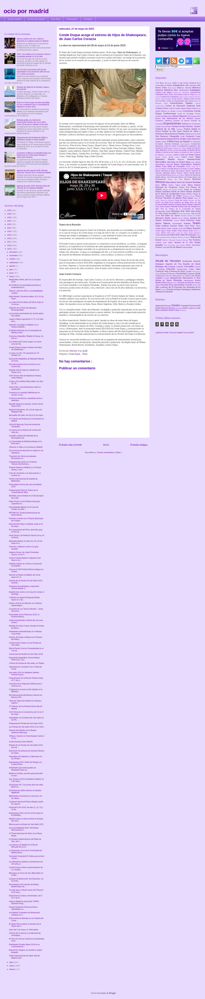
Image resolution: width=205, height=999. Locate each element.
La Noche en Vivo (186, 152)
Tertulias (185, 240)
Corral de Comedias (186, 114)
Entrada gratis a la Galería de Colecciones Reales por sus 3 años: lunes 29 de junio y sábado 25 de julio (32, 122)
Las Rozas (195, 276)
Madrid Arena (175, 157)
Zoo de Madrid (176, 247)
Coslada (188, 271)
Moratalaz (179, 308)
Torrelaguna (186, 289)
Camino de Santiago (181, 92)
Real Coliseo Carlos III (191, 204)
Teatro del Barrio (172, 237)
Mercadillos (161, 162)
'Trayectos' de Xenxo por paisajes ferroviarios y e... (22, 457)
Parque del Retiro (174, 196)
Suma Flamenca (188, 220)
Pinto (175, 283)
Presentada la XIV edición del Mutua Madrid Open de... (24, 885)
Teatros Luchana (184, 237)
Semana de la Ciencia (180, 218)
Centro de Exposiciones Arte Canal (179, 101)
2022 (9, 224)
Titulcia (163, 289)
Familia (185, 124)
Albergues (168, 83)
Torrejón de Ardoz (173, 289)
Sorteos (177, 220)
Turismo (196, 240)
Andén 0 (176, 83)
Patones (170, 283)
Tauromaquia (178, 223)
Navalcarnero (189, 280)
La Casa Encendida (179, 150)
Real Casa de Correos (172, 204)
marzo (12, 966)
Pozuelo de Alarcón (186, 283)
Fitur (157, 136)
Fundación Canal (193, 136)
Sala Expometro (185, 213)
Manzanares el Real (191, 278)
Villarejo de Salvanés (164, 292)
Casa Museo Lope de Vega (184, 94)
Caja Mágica (167, 92)
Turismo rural (161, 242)
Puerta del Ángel (162, 202)
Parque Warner (186, 194)
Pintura (197, 196)
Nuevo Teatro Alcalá (178, 185)
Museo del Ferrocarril (170, 177)
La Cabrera (186, 276)
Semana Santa (163, 218)
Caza (181, 97)
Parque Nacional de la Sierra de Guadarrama (177, 193)
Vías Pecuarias (170, 245)
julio (11, 270)
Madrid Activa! (162, 157)
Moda (188, 162)
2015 (9, 249)
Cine (198, 105)
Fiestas (181, 133)
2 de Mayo (160, 83)
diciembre (13, 252)
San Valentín (175, 215)
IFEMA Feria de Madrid (178, 141)
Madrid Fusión (188, 157)
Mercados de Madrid (176, 162)
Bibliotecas (169, 90)
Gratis (183, 139)
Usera (177, 310)
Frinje (183, 136)
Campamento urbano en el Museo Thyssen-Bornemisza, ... (23, 463)
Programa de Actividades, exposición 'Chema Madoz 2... (24, 587)
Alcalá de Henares (168, 260)
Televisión (172, 240)
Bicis (176, 90)
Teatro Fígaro (160, 231)
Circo (166, 108)
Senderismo (168, 220)
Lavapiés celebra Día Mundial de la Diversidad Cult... (23, 437)
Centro (176, 305)
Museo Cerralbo (168, 169)
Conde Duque (75, 354)
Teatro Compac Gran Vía (176, 228)
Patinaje (186, 196)
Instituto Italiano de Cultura (177, 148)
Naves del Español (185, 182)
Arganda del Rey (174, 264)
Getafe (197, 274)
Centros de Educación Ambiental (180, 106)
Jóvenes (163, 150)
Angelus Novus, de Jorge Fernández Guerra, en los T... (24, 553)
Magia (197, 157)
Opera (191, 185)
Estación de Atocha (182, 121)
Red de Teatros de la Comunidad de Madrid (180, 209)
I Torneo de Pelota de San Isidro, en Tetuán (26, 663)
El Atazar (163, 274)
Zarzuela (166, 247)
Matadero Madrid (166, 159)
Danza (175, 116)
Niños (165, 185)
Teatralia (188, 223)
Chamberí (185, 306)
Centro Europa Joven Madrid (21, 742)
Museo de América (178, 175)
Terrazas (179, 240)
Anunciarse (72, 19)
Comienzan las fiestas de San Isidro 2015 (26, 654)
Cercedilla (189, 266)
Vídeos (189, 245)
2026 (9, 210)
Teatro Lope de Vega (180, 233)
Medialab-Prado (193, 159)
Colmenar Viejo (162, 271)
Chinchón (171, 269)
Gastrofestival (161, 139)
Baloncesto (172, 88)
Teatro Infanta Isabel (186, 231)
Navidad (196, 182)
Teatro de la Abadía (188, 235)
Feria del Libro (166, 126)
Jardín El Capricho (193, 148)
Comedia (179, 111)
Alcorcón (196, 261)
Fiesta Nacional (171, 134)
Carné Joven (169, 94)
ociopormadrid (187, 247)
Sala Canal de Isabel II (168, 213)
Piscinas (159, 198)
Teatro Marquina (194, 233)
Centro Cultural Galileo (163, 99)
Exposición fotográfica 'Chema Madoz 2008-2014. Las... (24, 659)
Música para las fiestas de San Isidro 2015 (26, 824)
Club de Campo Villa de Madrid (180, 108)
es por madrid (14, 19)
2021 (9, 228)
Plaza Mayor (188, 198)
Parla (164, 283)
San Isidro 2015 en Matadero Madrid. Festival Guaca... (24, 673)
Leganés (159, 278)
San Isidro (165, 215)
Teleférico (165, 240)
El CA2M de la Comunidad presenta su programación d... (25, 286)
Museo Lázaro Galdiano (191, 169)
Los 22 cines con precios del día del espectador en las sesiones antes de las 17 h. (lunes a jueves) (33, 72)
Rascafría (165, 285)
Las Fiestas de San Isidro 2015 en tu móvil (26, 727)
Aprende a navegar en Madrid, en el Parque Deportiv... (23, 326)
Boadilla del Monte (191, 264)
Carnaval (159, 94)
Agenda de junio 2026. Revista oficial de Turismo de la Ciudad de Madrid (33, 187)
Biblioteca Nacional (184, 88)
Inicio (106, 445)
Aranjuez (160, 264)
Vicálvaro (183, 310)
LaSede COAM (179, 155)
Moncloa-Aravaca (168, 308)
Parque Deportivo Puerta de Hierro (170, 192)
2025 (9, 214)
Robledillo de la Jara (192, 285)
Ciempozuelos (183, 269)
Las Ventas (190, 155)
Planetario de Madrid (172, 198)
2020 (9, 231)
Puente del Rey (194, 200)
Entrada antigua (138, 445)
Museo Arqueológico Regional (187, 164)
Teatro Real (175, 235)
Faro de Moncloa (194, 124)
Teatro (84, 354)
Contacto (88, 19)
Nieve (158, 185)
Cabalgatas (195, 90)
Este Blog (55, 19)
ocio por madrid (26, 11)
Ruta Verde (186, 211)
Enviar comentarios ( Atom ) (109, 452)
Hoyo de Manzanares (174, 276)
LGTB (169, 150)
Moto (193, 162)
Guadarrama (160, 276)
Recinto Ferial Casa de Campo (184, 207)
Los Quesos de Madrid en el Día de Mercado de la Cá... (23, 846)
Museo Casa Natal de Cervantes (170, 166)
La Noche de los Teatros (170, 152)
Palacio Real (185, 187)
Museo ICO (178, 169)
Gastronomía (173, 139)
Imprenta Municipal (172, 144)
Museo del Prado (186, 177)
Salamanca (193, 308)
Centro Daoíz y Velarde (181, 99)
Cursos (197, 114)
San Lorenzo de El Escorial (169, 287)
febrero (12, 969)
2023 (9, 221)
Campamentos (195, 92)
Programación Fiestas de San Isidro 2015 (26, 723)
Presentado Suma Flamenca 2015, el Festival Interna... (24, 616)
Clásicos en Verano (168, 111)
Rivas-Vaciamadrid (177, 285)
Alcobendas (187, 261)
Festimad (180, 129)
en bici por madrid (36, 19)
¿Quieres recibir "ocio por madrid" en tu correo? (174, 333)
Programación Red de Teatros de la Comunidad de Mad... (23, 491)
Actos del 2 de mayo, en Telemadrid (23, 930)
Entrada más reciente (70, 445)
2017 (9, 242)
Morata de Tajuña (164, 280)
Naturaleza (171, 182)
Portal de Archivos (167, 200)
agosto (12, 266)
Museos (188, 179)
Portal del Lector (182, 200)
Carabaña (180, 266)
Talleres (167, 223)
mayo (11, 276)
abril (11, 962)
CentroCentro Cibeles (182, 103)
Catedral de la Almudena (169, 97)
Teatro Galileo (172, 231)
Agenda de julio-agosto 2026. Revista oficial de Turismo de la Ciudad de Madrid (34, 171)
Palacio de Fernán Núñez (173, 189)
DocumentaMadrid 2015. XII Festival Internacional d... (24, 829)
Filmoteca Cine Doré (192, 134)
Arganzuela (160, 306)
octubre (12, 259)
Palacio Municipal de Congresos (177, 186)
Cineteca (159, 108)
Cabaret (158, 92)
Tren (191, 240)
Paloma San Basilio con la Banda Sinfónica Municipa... (22, 731)
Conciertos (188, 111)
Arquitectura (179, 85)
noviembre (13, 255)
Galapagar (191, 274)
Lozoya (167, 278)
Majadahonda (176, 278)
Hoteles (158, 142)
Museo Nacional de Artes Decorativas (170, 171)
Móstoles (178, 280)
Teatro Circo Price (187, 226)
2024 (9, 217)
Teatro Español (193, 228)
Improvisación (185, 144)
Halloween (196, 139)
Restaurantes (160, 211)
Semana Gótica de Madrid (190, 215)
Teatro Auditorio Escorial (166, 226)
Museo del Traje (176, 179)
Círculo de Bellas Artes (163, 116)
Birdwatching (184, 90)
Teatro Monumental (162, 235)
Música (160, 182)
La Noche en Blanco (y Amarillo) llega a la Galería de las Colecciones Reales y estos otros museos (34, 155)
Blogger (112, 993)
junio (11, 273)
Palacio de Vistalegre (192, 189)
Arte (187, 85)
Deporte (183, 116)
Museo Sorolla (190, 173)
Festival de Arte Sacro (172, 131)
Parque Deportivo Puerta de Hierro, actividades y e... (23, 908)
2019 (9, 235)
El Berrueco (171, 274)
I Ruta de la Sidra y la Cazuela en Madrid (25, 447)
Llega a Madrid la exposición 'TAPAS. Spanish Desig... (24, 902)
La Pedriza (169, 155)
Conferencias (170, 113)
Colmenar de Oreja (177, 271)
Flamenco (164, 136)
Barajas (168, 306)
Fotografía (175, 136)
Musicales (196, 179)
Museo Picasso (177, 173)
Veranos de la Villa (184, 242)
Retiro (169, 211)
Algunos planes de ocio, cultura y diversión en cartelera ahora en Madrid (32, 40)
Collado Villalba (194, 269)
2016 (9, 245)
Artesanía (193, 85)
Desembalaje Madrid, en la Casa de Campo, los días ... (23, 508)
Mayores (182, 159)
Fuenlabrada (181, 274)
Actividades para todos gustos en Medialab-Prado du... (22, 769)
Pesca (193, 196)
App (181, 83)
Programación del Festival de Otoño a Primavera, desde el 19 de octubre (32, 139)
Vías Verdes (181, 245)
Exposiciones (173, 123)
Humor (164, 142)
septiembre (14, 263)
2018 (9, 238)
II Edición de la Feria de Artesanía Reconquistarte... (22, 309)
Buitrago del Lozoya (165, 266)
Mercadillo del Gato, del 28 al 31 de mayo (26, 415)
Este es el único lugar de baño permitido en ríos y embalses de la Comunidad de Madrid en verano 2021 (33, 104)
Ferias (175, 126)
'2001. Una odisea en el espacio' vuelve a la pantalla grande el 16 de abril (34, 55)
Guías (189, 139)
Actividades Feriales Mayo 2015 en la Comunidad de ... (24, 945)
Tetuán (171, 310)
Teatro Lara (166, 233)
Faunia (158, 126)
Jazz (157, 150)
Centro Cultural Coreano (191, 97)
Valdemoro (196, 289)
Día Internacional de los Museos (178, 118)
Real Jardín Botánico (163, 206)
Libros (197, 154)
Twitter (171, 242)
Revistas (176, 211)
